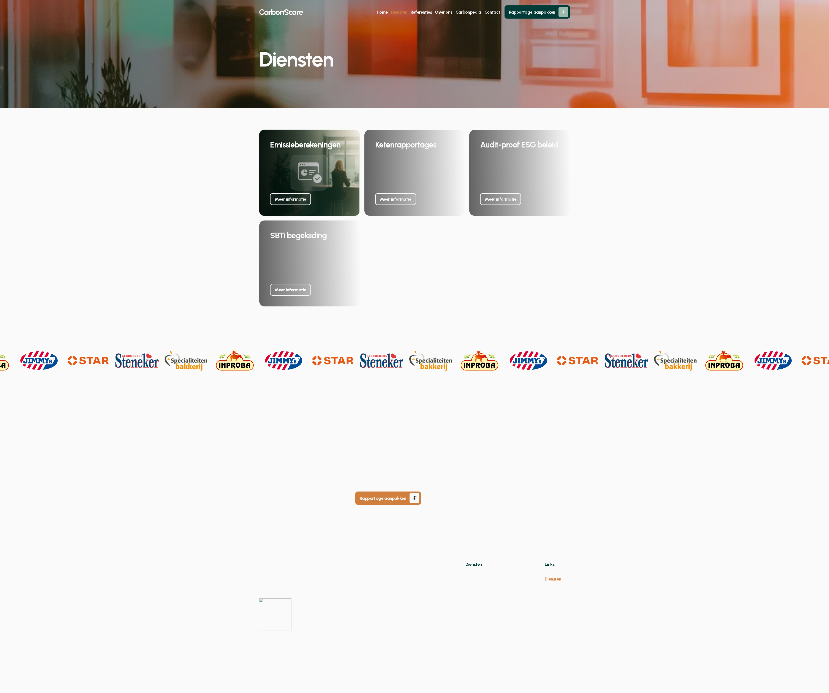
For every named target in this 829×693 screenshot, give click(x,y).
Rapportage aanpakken (532, 12)
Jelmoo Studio (556, 668)
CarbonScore (281, 12)
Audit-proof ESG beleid (487, 586)
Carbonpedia (468, 12)
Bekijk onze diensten (449, 498)
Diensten (399, 12)
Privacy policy (418, 669)
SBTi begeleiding (481, 593)
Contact (492, 12)
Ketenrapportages (483, 579)
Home (382, 12)
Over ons (443, 12)
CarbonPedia (557, 593)
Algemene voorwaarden (376, 669)
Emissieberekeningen (485, 572)
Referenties (421, 12)
